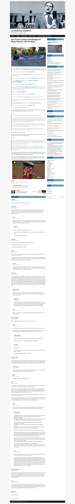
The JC (12, 113)
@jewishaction (34, 87)
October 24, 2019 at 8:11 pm (15, 290)
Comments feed (50, 191)
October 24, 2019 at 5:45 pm (14, 200)
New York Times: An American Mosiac (53, 126)
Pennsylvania (36, 43)
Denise (13, 217)
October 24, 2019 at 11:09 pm (17, 345)
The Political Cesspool (50, 174)
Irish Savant (49, 167)
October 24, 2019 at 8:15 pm (14, 358)
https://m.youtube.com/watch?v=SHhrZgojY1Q (22, 353)
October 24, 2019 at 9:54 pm (14, 470)
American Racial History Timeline (44, 36)
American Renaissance (51, 160)
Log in (48, 188)
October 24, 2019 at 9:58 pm (15, 218)
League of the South (50, 168)
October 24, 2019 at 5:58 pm (14, 207)
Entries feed (49, 189)
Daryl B (12, 250)
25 (16, 45)
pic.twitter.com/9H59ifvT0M (41, 69)
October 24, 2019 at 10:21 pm (16, 405)
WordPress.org (49, 193)
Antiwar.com (49, 162)
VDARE (48, 176)
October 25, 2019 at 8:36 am (17, 227)
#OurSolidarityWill (32, 69)
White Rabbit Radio (50, 177)
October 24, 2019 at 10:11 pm (15, 326)
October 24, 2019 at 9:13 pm (14, 383)
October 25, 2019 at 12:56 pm (17, 413)
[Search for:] (55, 197)
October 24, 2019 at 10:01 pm (14, 482)
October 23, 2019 (32, 71)
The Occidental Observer (51, 172)
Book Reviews (24, 36)
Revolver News (49, 170)
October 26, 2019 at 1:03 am (14, 492)
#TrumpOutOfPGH (25, 69)
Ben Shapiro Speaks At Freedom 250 (53, 128)
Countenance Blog (50, 163)
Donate (18, 36)
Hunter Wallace (21, 43)
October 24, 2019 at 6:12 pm (14, 252)
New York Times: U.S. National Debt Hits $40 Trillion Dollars (54, 90)
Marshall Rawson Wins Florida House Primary (54, 123)
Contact (12, 36)
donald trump (32, 43)
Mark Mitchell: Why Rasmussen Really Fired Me (55, 119)
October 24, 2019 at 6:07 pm (14, 240)
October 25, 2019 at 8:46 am (15, 264)
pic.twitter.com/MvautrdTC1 (36, 103)
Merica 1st (49, 169)
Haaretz (12, 137)
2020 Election (28, 43)
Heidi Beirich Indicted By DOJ (52, 134)
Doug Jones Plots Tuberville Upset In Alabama (54, 136)
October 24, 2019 (15, 43)
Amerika (48, 161)
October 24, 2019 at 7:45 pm (14, 318)
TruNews (48, 175)
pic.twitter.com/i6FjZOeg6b (17, 82)
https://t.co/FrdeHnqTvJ (22, 91)
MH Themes (24, 501)
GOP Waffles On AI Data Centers (52, 125)
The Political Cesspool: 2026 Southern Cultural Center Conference (54, 70)
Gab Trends (49, 165)
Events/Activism (32, 36)
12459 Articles (25, 185)
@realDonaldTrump (26, 74)
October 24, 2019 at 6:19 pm (14, 274)
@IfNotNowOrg (18, 80)
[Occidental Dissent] (37, 28)
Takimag (48, 171)
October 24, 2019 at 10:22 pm (17, 336)
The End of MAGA (61, 80)
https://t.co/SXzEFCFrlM (33, 80)
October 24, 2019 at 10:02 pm (16, 376)
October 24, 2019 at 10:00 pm (16, 310)
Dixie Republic (49, 164)
